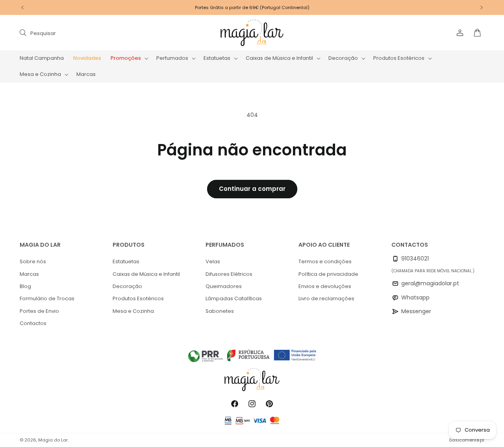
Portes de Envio (39, 311)
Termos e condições (325, 261)
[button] (129, 58)
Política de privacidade (328, 274)
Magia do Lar (53, 440)
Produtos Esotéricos (138, 298)
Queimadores (224, 286)
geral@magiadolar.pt (430, 283)
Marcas (29, 274)
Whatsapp (415, 297)
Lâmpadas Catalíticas (234, 298)
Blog (25, 286)
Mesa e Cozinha (133, 311)
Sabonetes (220, 311)
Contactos (33, 323)
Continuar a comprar (252, 189)
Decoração (127, 286)
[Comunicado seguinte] (481, 7)
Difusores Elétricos (229, 274)
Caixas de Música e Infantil (146, 274)
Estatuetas (126, 261)
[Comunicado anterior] (22, 7)
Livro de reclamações (326, 298)
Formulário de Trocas (47, 298)
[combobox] (99, 33)
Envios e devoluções (324, 286)
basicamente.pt (466, 440)
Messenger (416, 311)
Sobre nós (33, 261)
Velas (213, 261)
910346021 (415, 258)
